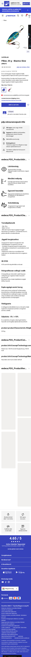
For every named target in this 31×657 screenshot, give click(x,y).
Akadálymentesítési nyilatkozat (21, 638)
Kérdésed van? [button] (6, 560)
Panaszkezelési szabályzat (7, 624)
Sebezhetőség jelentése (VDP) (8, 636)
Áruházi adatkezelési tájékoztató (9, 613)
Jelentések (20, 636)
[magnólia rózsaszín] (9, 89)
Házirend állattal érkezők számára (9, 631)
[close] (2, 3)
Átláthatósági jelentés (6, 638)
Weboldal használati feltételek (8, 629)
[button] (27, 37)
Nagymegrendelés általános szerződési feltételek (12, 622)
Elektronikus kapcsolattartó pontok (9, 634)
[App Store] (8, 572)
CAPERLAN (5, 57)
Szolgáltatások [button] (6, 555)
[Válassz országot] (10, 589)
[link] (15, 549)
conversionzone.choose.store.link (11, 100)
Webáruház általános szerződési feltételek (11, 608)
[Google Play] (21, 572)
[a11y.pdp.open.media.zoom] (16, 37)
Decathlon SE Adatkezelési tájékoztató (10, 625)
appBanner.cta (26, 3)
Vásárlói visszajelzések (7, 610)
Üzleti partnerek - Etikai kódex (19, 627)
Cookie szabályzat (5, 627)
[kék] (3, 89)
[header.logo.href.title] (10, 16)
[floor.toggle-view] (29, 159)
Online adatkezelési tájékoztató (8, 611)
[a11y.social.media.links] (2, 582)
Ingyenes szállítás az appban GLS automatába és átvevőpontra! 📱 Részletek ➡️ (11, 11)
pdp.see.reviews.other (23, 67)
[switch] (28, 105)
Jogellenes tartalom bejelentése (8, 632)
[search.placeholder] (18, 16)
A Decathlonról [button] (6, 564)
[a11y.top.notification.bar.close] (28, 10)
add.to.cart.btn (14, 105)
